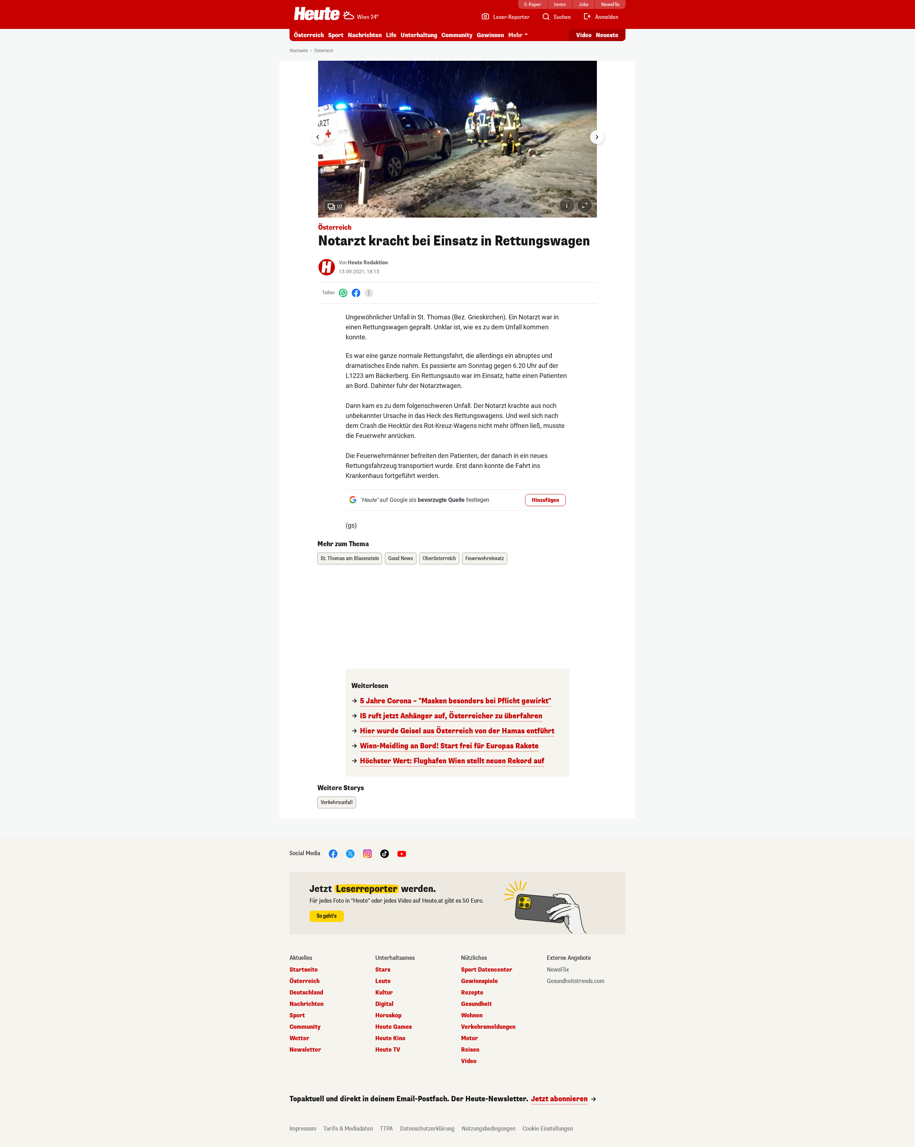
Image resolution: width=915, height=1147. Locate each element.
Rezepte (472, 992)
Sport (335, 35)
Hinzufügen (545, 500)
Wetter (299, 1038)
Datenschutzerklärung (427, 1128)
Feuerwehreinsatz (484, 558)
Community (457, 35)
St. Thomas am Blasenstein (350, 558)
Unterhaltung (419, 35)
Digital (384, 1004)
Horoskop (388, 1015)
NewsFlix (558, 969)
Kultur (384, 992)
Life (391, 35)
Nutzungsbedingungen (488, 1128)
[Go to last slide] (318, 137)
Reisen (470, 1049)
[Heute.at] (317, 13)
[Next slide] (597, 137)
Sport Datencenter (486, 969)
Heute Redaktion (368, 262)
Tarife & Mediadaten (348, 1128)
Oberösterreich (439, 558)
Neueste (607, 35)
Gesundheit (476, 1004)
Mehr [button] (515, 35)
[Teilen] (369, 293)
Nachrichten (306, 1004)
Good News (400, 558)
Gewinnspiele (479, 981)
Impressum (303, 1128)
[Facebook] (356, 292)
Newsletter (305, 1049)
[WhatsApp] (343, 292)
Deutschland (306, 992)
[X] (350, 853)
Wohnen (472, 1015)
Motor (469, 1038)
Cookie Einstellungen (548, 1128)
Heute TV (387, 1049)
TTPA (386, 1128)
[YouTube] (401, 853)
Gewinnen (490, 35)
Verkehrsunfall (337, 802)
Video (584, 35)
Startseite (299, 50)
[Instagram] (367, 853)
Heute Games (393, 1027)
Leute (383, 981)
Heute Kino (390, 1038)
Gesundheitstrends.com (575, 981)
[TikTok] (384, 853)
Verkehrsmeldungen (488, 1027)
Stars (382, 969)
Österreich (309, 35)
